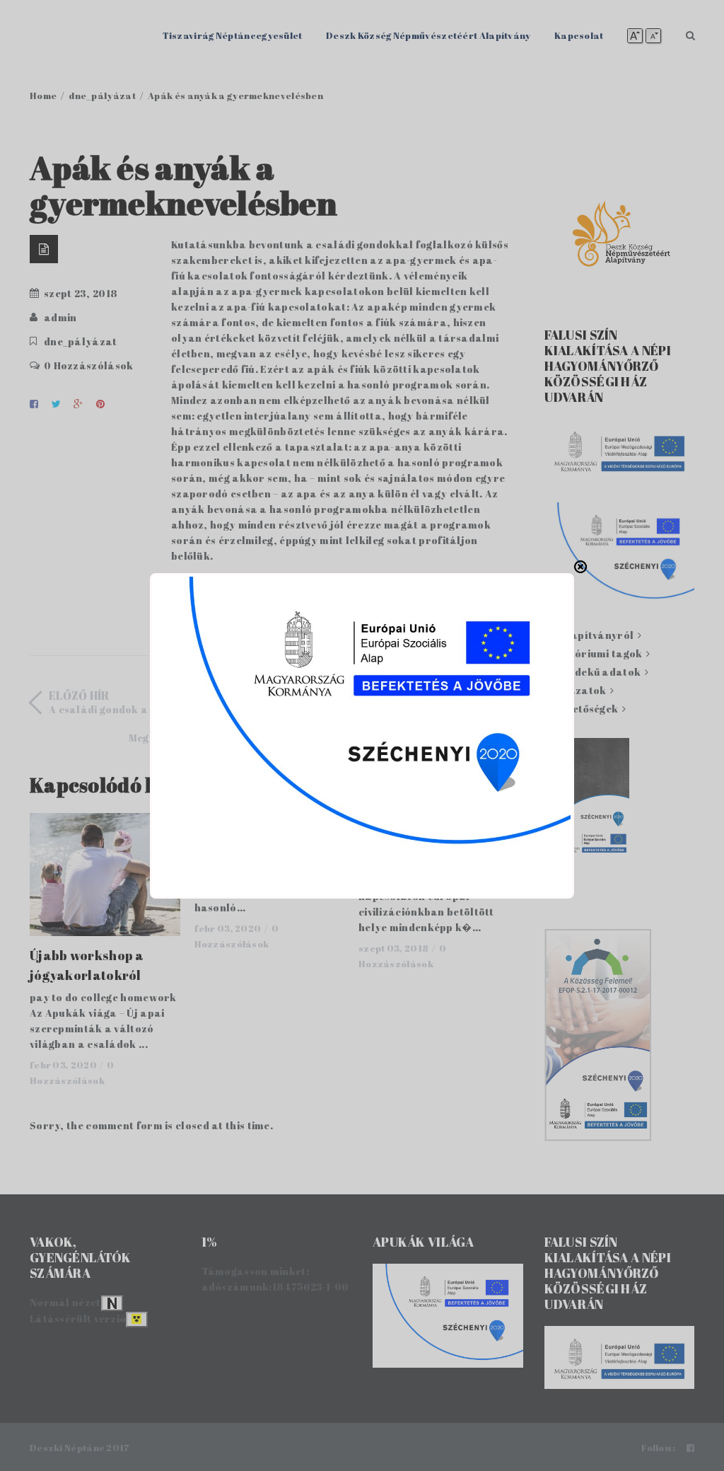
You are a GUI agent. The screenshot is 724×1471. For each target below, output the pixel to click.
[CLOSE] (580, 567)
